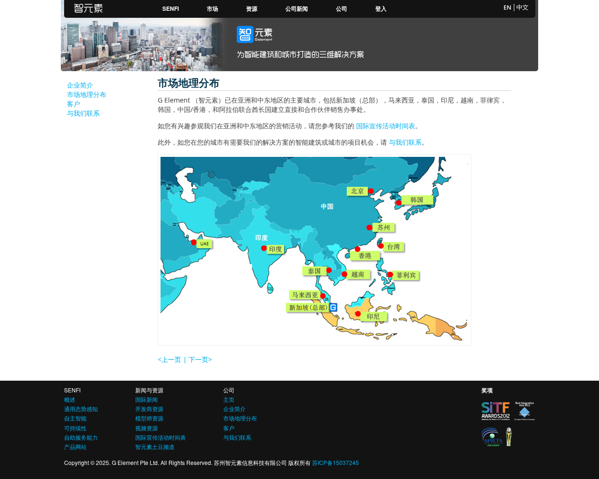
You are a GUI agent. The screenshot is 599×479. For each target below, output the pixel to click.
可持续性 (75, 428)
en (507, 7)
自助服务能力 (81, 437)
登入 (381, 8)
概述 (69, 399)
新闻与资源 (149, 390)
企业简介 (80, 85)
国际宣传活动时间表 (385, 125)
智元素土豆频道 (155, 446)
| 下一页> (197, 359)
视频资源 (146, 428)
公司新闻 (296, 8)
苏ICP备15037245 (335, 462)
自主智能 (75, 418)
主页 (228, 399)
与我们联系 (83, 113)
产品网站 (75, 446)
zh (522, 7)
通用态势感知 (81, 409)
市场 (212, 8)
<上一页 (169, 359)
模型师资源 (149, 418)
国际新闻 (146, 399)
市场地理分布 (86, 94)
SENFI (170, 8)
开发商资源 (149, 409)
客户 (73, 103)
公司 (341, 8)
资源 (251, 8)
